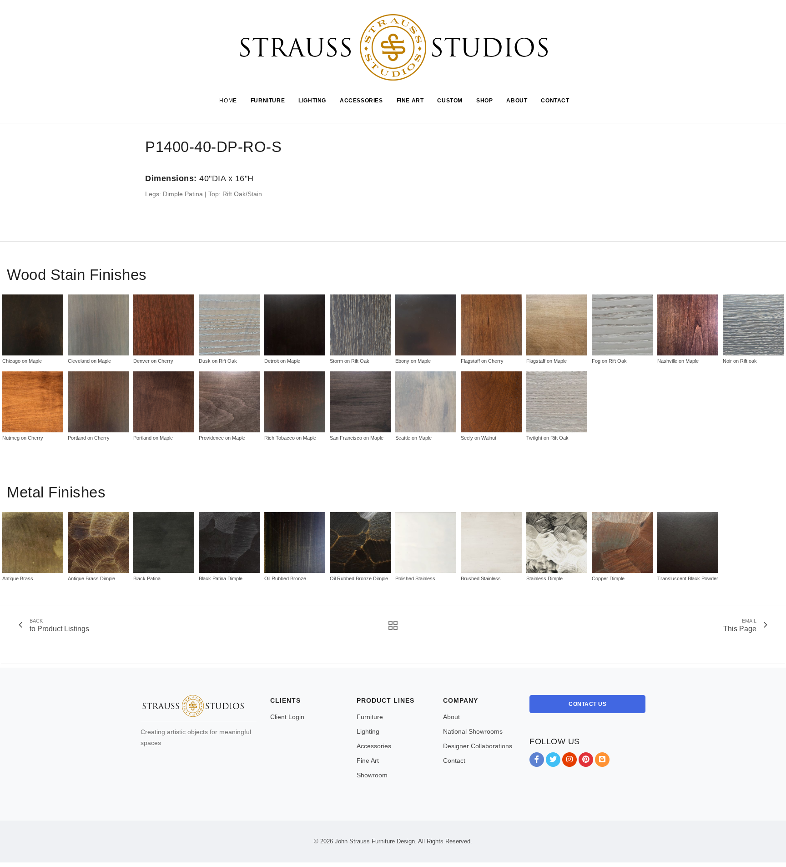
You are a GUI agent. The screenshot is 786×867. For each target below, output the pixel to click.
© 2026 (323, 841)
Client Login (287, 716)
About (451, 716)
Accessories (374, 746)
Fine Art (368, 760)
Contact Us (587, 704)
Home (228, 100)
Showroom (372, 775)
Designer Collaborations (477, 746)
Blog (602, 759)
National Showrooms (473, 731)
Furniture (370, 716)
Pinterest (586, 759)
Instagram (569, 759)
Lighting (368, 731)
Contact (454, 760)
